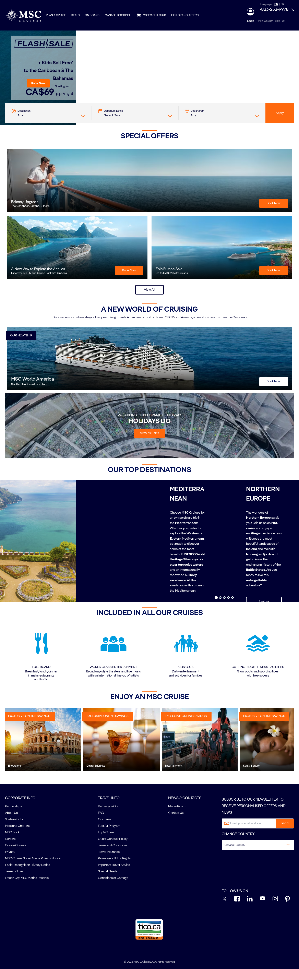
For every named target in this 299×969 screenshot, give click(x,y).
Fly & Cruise (106, 832)
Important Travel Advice (114, 865)
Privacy (10, 852)
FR (282, 4)
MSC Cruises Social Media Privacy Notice (32, 858)
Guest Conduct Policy (113, 839)
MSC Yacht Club (154, 15)
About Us (11, 813)
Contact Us (175, 813)
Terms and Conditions (112, 845)
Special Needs (107, 871)
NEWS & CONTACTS (184, 798)
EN (276, 4)
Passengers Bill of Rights (114, 858)
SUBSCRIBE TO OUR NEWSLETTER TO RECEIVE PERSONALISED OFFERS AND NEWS (254, 806)
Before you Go (108, 806)
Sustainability (14, 819)
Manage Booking (117, 15)
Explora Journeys (185, 15)
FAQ (101, 813)
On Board (92, 15)
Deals (75, 15)
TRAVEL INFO (109, 798)
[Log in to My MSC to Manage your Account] (250, 11)
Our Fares (104, 819)
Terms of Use (14, 871)
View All (149, 289)
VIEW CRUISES (149, 433)
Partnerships (13, 806)
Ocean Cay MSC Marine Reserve (27, 878)
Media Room (177, 806)
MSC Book (12, 832)
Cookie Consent (16, 845)
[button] (38, 83)
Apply (280, 113)
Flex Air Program (109, 826)
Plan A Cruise (56, 15)
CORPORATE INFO (20, 798)
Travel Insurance (109, 852)
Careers (10, 839)
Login (250, 21)
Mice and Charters (17, 826)
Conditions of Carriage (113, 878)
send (284, 823)
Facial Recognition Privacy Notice (27, 865)
